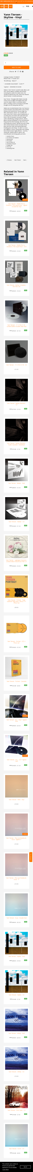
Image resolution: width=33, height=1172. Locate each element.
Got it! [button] (25, 1167)
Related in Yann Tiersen (14, 173)
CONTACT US (30, 857)
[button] (28, 6)
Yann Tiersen (17, 160)
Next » (25, 160)
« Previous (9, 160)
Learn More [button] (5, 1169)
